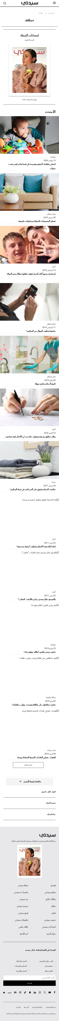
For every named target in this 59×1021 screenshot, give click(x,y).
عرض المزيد (28, 765)
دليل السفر (51, 934)
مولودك (53, 157)
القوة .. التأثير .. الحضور (48, 791)
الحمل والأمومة (21, 971)
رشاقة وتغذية (51, 697)
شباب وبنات (51, 750)
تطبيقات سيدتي (21, 920)
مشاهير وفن (49, 966)
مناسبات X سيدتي (21, 892)
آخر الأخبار (24, 934)
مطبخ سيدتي (50, 892)
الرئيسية (51, 13)
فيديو (53, 885)
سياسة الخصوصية (37, 1007)
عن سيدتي (23, 899)
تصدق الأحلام (51, 803)
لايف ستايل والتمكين (46, 961)
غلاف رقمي (23, 927)
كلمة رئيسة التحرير (32, 782)
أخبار (54, 267)
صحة (54, 482)
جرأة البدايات (51, 814)
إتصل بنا (18, 1007)
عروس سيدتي (50, 920)
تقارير (53, 913)
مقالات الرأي (51, 899)
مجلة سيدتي (23, 885)
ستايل (53, 906)
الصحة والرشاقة (21, 961)
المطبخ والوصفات (21, 966)
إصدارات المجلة (29, 35)
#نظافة (29, 20)
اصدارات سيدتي (49, 927)
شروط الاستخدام (51, 1007)
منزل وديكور (51, 214)
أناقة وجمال (49, 971)
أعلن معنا (26, 1007)
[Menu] (54, 3)
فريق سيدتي (23, 913)
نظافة (41, 13)
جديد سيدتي (22, 906)
